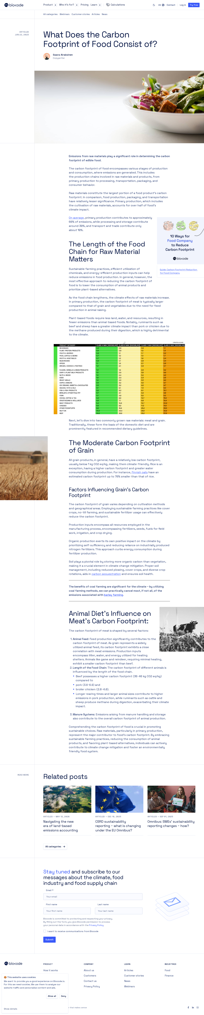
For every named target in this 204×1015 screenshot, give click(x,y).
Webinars (65, 14)
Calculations (118, 4)
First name (51, 904)
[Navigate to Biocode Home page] (16, 964)
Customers (90, 975)
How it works (50, 970)
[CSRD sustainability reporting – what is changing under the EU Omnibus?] (119, 810)
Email (48, 890)
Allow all (52, 996)
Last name (103, 904)
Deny (63, 996)
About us (89, 970)
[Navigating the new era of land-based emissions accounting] (67, 810)
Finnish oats (140, 472)
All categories (50, 14)
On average (76, 218)
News (104, 14)
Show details (10, 1009)
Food (167, 970)
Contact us (90, 981)
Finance (169, 975)
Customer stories (81, 14)
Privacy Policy (96, 925)
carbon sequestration (106, 574)
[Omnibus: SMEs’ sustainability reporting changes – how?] (172, 810)
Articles (96, 14)
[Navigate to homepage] (16, 5)
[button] (55, 5)
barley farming (113, 595)
